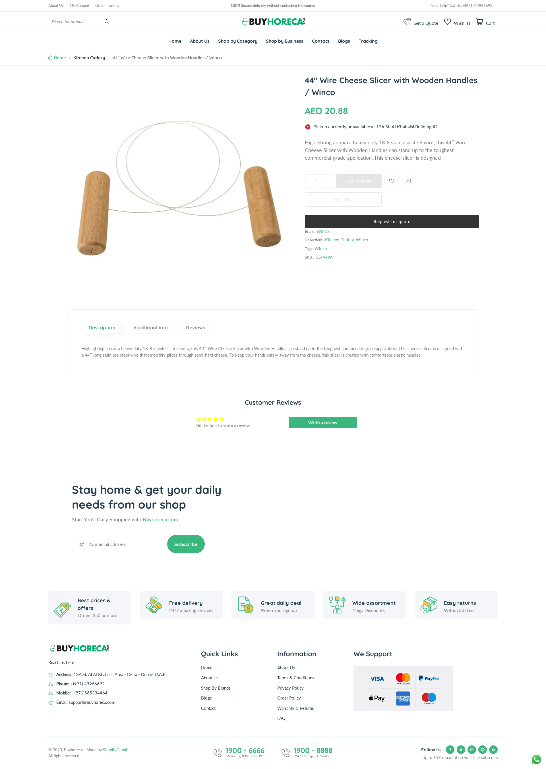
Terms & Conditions (295, 677)
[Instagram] (472, 749)
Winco (323, 231)
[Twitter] (461, 749)
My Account (79, 5)
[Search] (107, 21)
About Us (56, 5)
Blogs (206, 697)
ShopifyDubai (115, 749)
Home (60, 57)
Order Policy (289, 697)
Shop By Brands (216, 687)
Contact (208, 708)
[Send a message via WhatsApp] (536, 759)
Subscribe (186, 544)
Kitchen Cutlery (89, 57)
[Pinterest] (482, 749)
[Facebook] (450, 749)
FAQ (281, 718)
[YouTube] (493, 749)
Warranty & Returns (295, 708)
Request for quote (392, 221)
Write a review (323, 422)
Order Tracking (107, 5)
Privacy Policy (290, 687)
